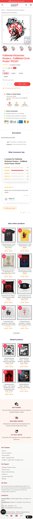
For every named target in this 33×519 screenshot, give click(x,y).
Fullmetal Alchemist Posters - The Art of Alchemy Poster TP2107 (25, 271)
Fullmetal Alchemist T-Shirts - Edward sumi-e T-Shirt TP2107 (25, 245)
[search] (26, 5)
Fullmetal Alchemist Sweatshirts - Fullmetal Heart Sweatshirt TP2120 (24, 323)
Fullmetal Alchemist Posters (9, 12)
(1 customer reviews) (15, 65)
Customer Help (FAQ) (7, 476)
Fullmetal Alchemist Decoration (15, 10)
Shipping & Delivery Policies (9, 467)
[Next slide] (29, 29)
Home (3, 10)
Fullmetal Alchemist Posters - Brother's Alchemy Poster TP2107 (24, 386)
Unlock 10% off (3, 512)
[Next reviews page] (29, 212)
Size (4, 70)
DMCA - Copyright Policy (8, 457)
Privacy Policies (6, 455)
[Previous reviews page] (21, 212)
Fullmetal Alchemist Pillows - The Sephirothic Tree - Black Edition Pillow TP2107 (8, 271)
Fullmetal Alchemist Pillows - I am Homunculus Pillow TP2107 (8, 297)
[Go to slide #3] (22, 49)
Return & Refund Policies (8, 472)
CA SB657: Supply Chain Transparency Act (12, 460)
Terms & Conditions (7, 453)
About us (4, 450)
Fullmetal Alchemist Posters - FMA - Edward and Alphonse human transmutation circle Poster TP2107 (9, 388)
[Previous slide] (3, 29)
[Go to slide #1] (5, 49)
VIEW (8, 240)
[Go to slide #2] (13, 49)
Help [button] (30, 517)
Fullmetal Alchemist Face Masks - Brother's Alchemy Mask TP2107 (24, 297)
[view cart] (31, 5)
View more (16, 333)
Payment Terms (6, 469)
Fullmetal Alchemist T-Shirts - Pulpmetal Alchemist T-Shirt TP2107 (8, 245)
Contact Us (4, 474)
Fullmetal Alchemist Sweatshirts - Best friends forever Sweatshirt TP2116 (8, 323)
